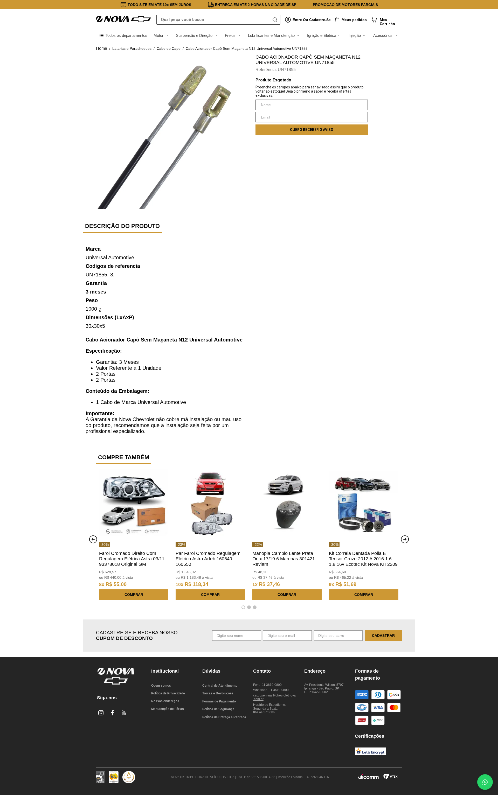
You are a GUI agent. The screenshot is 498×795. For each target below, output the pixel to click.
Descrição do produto (122, 226)
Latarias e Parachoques (131, 48)
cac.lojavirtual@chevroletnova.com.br (274, 697)
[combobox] (218, 20)
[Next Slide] (404, 539)
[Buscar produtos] (276, 19)
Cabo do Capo (169, 48)
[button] (243, 607)
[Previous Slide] (93, 539)
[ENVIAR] (311, 129)
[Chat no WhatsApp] (485, 782)
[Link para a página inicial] (101, 48)
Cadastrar (383, 635)
